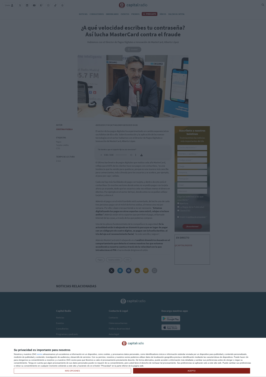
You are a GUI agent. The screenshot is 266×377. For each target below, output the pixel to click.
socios (40, 354)
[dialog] (133, 357)
